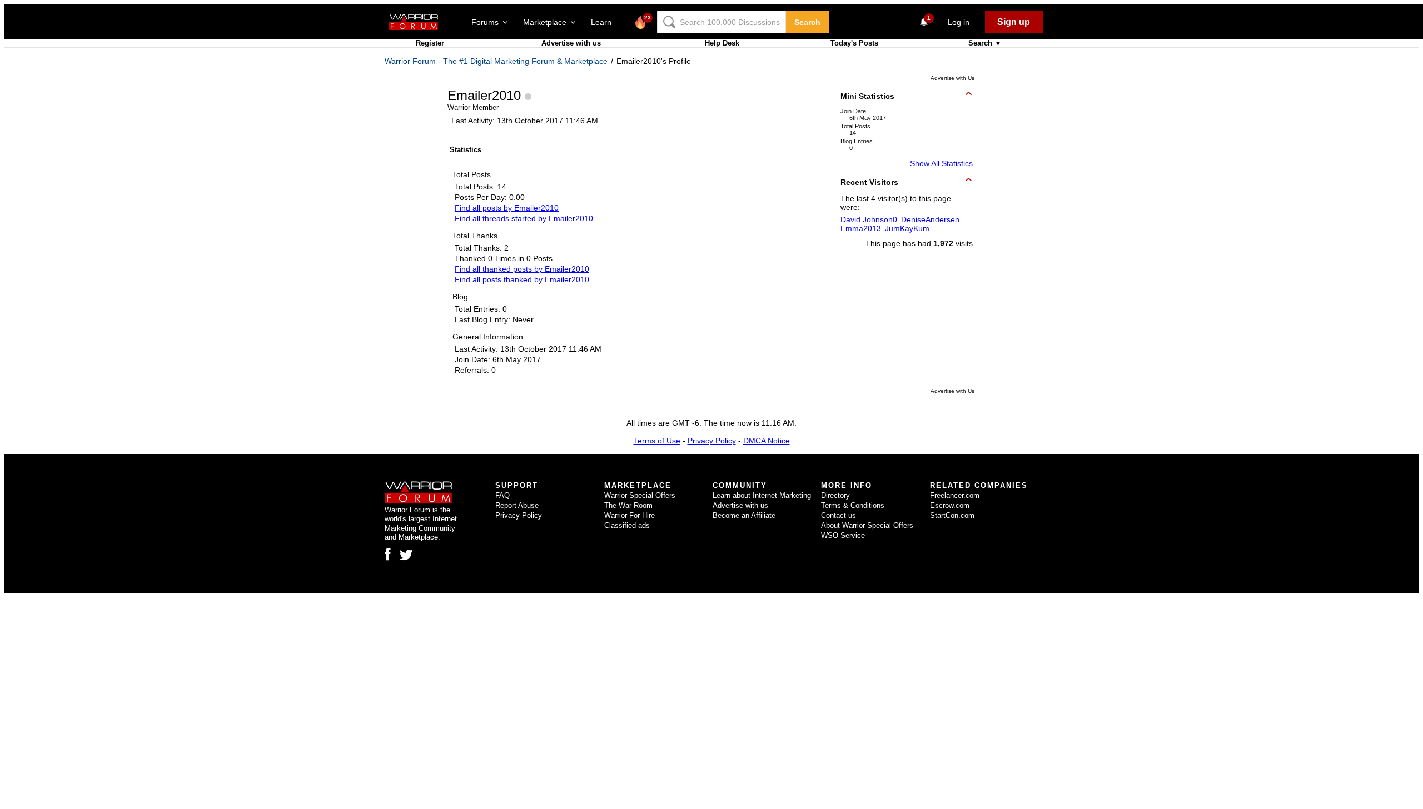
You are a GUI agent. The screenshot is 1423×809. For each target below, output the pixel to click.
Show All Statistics (941, 163)
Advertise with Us (952, 78)
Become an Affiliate (744, 515)
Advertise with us (571, 43)
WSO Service (843, 535)
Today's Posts (854, 43)
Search (807, 22)
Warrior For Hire (629, 515)
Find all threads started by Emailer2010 (524, 218)
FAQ (502, 495)
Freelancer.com (954, 495)
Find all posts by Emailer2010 (507, 207)
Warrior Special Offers (639, 495)
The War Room (628, 505)
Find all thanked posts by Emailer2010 (522, 268)
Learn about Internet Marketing (762, 495)
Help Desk (722, 43)
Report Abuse (517, 505)
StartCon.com (952, 515)
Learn (604, 22)
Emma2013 (860, 228)
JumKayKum (907, 228)
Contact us (838, 515)
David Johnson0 (868, 219)
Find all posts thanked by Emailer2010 (522, 279)
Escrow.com (949, 505)
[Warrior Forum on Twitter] (406, 555)
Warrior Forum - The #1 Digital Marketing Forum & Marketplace (496, 61)
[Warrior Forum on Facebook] (388, 554)
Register (430, 43)
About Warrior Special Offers (867, 525)
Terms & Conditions (852, 505)
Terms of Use (657, 440)
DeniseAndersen (930, 219)
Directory (835, 495)
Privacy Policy (712, 440)
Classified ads (627, 525)
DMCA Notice (766, 440)
